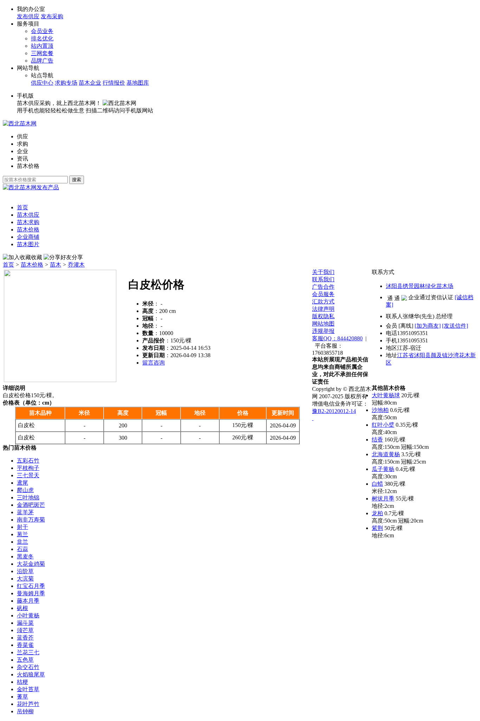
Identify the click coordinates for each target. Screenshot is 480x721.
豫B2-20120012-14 (334, 411)
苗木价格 (28, 166)
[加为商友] (428, 326)
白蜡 (377, 484)
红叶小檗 (383, 425)
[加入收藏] (17, 257)
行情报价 (114, 83)
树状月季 (383, 499)
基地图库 (138, 83)
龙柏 (377, 513)
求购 (22, 144)
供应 (22, 136)
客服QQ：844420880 (337, 338)
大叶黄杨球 (386, 395)
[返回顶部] (312, 418)
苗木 (55, 265)
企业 (22, 151)
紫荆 (377, 528)
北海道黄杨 (386, 454)
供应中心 (42, 83)
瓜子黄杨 (383, 469)
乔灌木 (76, 265)
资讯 (22, 159)
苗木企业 (90, 83)
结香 (377, 440)
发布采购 (52, 16)
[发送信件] (455, 326)
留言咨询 (153, 363)
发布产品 (48, 187)
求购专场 (66, 83)
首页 (8, 265)
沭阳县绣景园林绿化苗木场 (419, 286)
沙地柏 (380, 410)
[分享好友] (58, 257)
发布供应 (28, 16)
